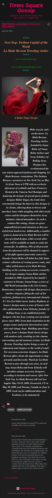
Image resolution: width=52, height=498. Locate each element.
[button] (48, 25)
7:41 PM (15, 472)
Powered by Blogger (27, 488)
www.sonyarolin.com (26, 59)
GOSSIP (11, 410)
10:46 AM (15, 429)
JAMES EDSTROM (24, 410)
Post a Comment (11, 478)
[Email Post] (8, 405)
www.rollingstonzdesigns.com (26, 66)
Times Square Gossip (26, 7)
